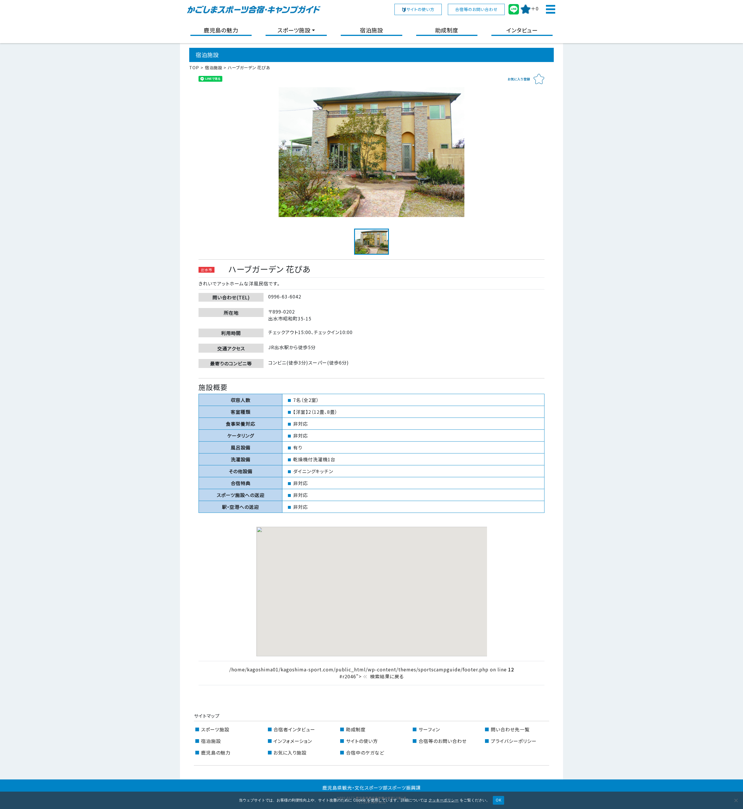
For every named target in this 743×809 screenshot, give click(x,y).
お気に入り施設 (289, 752)
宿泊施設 (371, 30)
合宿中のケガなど (365, 752)
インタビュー (522, 30)
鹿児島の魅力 (221, 30)
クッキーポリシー (443, 800)
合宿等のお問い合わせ (476, 9)
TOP (194, 67)
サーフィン (429, 729)
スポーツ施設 (294, 30)
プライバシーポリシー (514, 740)
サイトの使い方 (420, 9)
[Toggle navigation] (550, 9)
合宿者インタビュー (294, 729)
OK (498, 800)
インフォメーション (292, 740)
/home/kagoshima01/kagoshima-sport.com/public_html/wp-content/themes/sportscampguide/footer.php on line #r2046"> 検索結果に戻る (371, 673)
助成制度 (446, 30)
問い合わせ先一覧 (510, 729)
